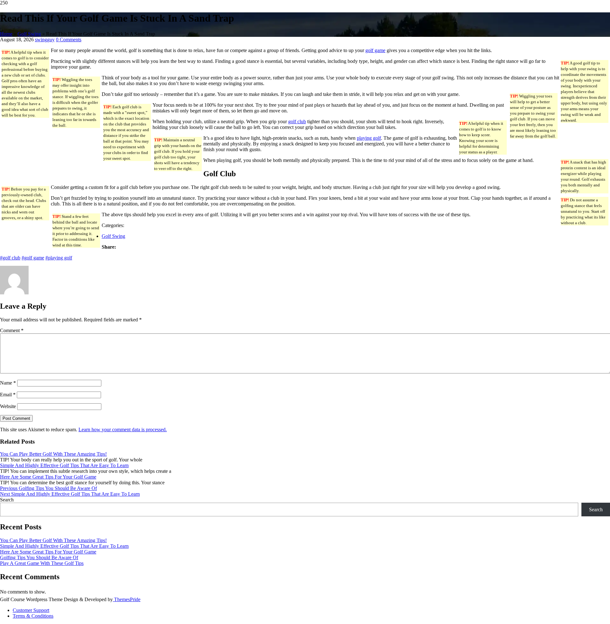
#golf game (33, 257)
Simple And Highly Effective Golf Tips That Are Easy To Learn (64, 465)
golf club (297, 121)
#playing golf (58, 257)
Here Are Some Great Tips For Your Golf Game (48, 477)
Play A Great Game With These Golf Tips (42, 563)
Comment (12, 330)
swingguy (45, 39)
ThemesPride (126, 599)
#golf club (10, 257)
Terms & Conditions (33, 616)
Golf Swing (29, 34)
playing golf (369, 138)
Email (8, 394)
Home (6, 34)
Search (7, 499)
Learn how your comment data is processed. (122, 429)
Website (8, 406)
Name (8, 383)
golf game (375, 50)
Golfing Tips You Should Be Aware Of (39, 557)
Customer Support (31, 610)
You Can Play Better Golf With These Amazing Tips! (53, 454)
